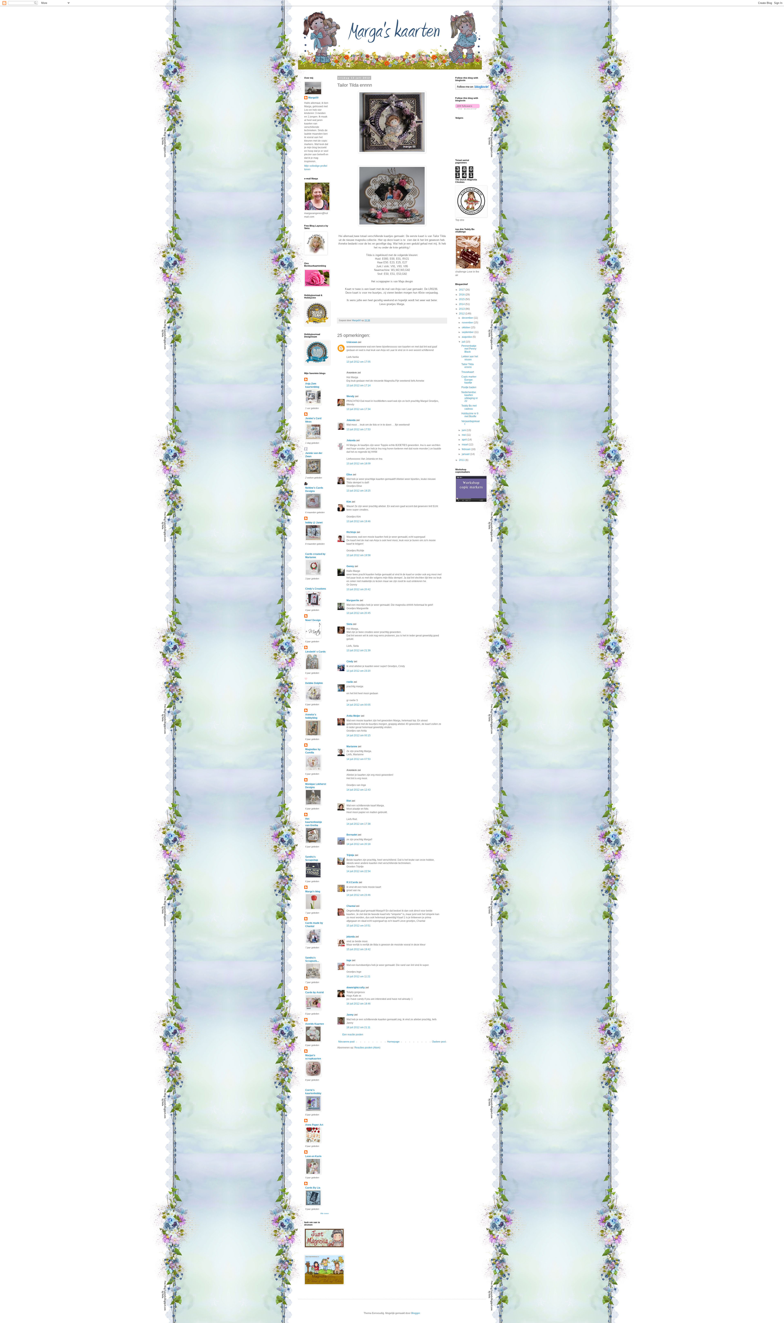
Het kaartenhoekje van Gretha (313, 822)
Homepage (393, 1041)
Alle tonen (324, 1213)
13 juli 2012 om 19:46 (358, 521)
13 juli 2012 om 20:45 (358, 613)
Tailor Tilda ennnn (467, 366)
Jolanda (351, 420)
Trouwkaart (467, 372)
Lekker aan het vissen (469, 358)
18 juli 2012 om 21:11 (358, 1027)
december (468, 317)
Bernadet (351, 834)
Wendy (350, 396)
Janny (350, 1014)
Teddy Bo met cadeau (469, 407)
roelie (349, 681)
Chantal (350, 906)
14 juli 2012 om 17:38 (358, 823)
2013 (462, 308)
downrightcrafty (355, 987)
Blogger (415, 1313)
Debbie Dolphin (314, 683)
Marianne (351, 746)
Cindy (349, 661)
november (468, 322)
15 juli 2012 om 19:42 (358, 949)
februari (466, 449)
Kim (348, 501)
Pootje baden (468, 387)
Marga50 (313, 97)
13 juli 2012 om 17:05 (358, 361)
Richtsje (351, 532)
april (464, 439)
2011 (462, 460)
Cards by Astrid (314, 992)
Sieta (349, 624)
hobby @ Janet (314, 522)
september (468, 332)
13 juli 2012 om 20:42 (358, 589)
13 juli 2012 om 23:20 (358, 670)
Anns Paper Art (314, 1124)
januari (466, 454)
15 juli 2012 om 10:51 (358, 925)
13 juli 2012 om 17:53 (358, 429)
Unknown (351, 342)
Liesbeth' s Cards (315, 651)
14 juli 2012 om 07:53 (358, 759)
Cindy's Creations (315, 588)
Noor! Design (313, 620)
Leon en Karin (313, 1156)
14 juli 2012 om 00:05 (358, 704)
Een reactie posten (352, 1034)
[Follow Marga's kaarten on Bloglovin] (473, 88)
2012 (462, 313)
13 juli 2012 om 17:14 (358, 385)
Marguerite (352, 600)
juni (464, 430)
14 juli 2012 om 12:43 (358, 789)
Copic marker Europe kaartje (468, 379)
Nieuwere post (346, 1041)
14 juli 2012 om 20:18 (358, 844)
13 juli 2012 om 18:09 (358, 463)
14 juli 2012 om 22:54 (358, 871)
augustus (467, 336)
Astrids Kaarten (314, 1023)
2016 (462, 294)
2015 (462, 299)
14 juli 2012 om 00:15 (358, 735)
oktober (466, 327)
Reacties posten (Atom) (367, 1047)
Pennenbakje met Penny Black (468, 348)
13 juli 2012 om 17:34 (358, 409)
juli (464, 341)
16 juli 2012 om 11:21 (358, 976)
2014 (462, 304)
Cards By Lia (312, 1187)
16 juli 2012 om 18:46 (358, 1003)
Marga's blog (312, 891)
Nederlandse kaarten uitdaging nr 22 (469, 396)
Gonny (350, 566)
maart (465, 444)
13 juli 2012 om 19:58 (358, 555)
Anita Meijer (353, 715)
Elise (349, 474)
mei (464, 435)
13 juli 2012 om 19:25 (358, 490)
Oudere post (439, 1041)
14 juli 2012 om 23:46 (358, 895)
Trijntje (350, 855)
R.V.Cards (352, 882)
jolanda (350, 936)
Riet (348, 800)
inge (348, 960)
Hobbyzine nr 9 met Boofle (469, 415)
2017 (462, 289)
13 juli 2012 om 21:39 (358, 650)
